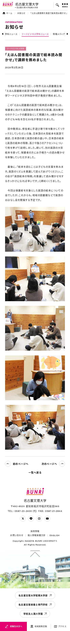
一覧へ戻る (35, 472)
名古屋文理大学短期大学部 (33, 595)
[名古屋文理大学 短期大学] (26, 7)
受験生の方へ (16, 626)
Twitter (23, 519)
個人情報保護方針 (37, 535)
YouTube (47, 519)
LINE (31, 519)
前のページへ (20, 463)
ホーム (9, 13)
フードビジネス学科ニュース (35, 34)
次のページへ (49, 463)
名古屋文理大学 (26, 4)
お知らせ (21, 13)
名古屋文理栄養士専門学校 (33, 604)
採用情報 (35, 531)
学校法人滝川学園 (33, 613)
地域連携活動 (41, 626)
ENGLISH (55, 535)
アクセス (62, 626)
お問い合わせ (16, 535)
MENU (65, 6)
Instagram (39, 519)
